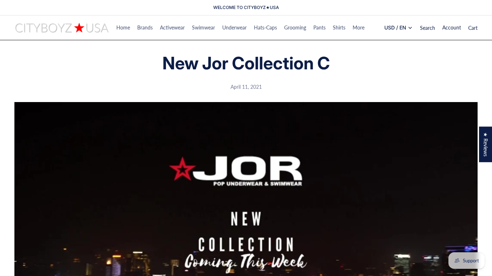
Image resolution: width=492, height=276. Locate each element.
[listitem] (358, 27)
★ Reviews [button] (486, 144)
